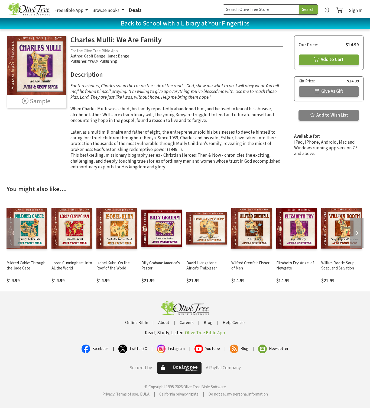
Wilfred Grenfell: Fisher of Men (250, 265)
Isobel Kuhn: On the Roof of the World (113, 265)
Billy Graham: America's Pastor (160, 265)
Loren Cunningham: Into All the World (71, 265)
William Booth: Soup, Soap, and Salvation (338, 265)
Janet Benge (118, 56)
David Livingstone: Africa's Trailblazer (202, 265)
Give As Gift (331, 91)
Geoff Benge (94, 56)
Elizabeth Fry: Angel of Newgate (295, 265)
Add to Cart (331, 59)
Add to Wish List (332, 115)
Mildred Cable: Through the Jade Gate (26, 265)
